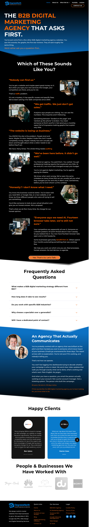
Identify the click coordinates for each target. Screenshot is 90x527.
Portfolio (75, 2)
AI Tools (52, 523)
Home (48, 2)
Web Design (54, 521)
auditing (48, 149)
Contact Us (77, 5)
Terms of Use (70, 510)
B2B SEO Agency (55, 508)
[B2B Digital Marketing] (19, 507)
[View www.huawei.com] (12, 483)
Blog (35, 517)
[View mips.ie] (78, 483)
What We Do (64, 2)
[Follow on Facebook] (70, 516)
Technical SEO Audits (54, 513)
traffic (17, 94)
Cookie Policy (70, 508)
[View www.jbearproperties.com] (28, 483)
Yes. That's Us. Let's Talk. (44, 257)
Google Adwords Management (55, 517)
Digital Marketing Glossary (39, 520)
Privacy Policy (70, 513)
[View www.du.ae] (45, 483)
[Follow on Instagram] (74, 516)
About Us (55, 2)
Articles (81, 2)
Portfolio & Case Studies (39, 513)
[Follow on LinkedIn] (67, 516)
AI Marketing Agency (57, 510)
